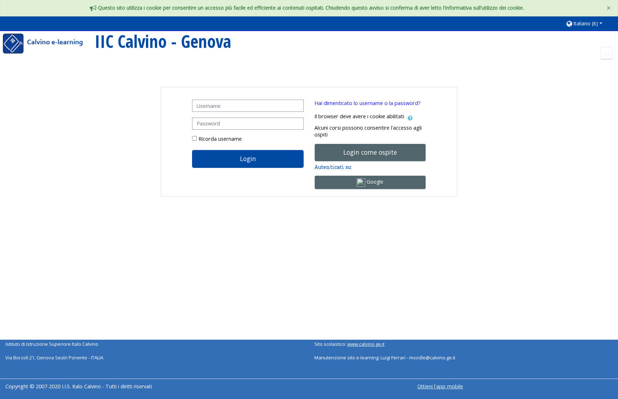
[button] (588, 23)
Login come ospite (370, 152)
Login (248, 158)
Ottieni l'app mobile (440, 386)
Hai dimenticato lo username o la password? (367, 103)
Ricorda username (220, 138)
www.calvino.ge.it (365, 344)
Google (374, 181)
